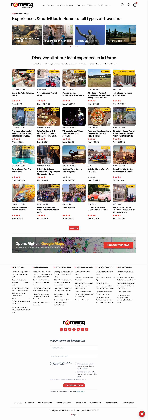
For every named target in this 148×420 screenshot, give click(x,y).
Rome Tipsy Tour (69, 207)
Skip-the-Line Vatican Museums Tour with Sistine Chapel (20, 282)
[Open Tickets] (95, 5)
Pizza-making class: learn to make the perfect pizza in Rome (99, 133)
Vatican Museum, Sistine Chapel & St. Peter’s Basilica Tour (21, 310)
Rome (89, 166)
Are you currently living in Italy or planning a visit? (61, 363)
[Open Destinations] (110, 5)
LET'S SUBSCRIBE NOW (74, 385)
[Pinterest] (74, 329)
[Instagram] (78, 329)
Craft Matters (128, 402)
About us (17, 402)
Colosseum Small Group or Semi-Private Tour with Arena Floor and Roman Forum (42, 274)
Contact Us (29, 402)
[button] (70, 46)
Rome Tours (41, 89)
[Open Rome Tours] (53, 5)
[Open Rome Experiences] (72, 5)
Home (14, 13)
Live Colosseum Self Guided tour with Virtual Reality (48, 210)
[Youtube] (82, 329)
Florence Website (112, 402)
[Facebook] (61, 329)
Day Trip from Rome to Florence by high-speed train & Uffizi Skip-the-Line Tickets (105, 300)
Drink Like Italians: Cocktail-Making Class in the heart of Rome (48, 171)
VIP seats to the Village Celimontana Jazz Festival (72, 133)
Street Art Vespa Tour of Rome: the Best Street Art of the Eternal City (124, 133)
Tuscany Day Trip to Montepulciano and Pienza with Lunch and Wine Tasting (105, 286)
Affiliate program (45, 402)
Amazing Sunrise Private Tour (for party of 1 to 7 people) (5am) (63, 274)
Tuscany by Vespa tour (124, 291)
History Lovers (42, 204)
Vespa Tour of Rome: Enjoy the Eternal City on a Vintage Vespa (124, 210)
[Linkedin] (69, 329)
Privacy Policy (80, 391)
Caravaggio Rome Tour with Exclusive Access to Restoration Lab (63, 302)
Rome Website (95, 402)
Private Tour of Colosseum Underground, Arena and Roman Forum (41, 296)
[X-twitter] (65, 329)
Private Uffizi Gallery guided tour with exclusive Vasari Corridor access (125, 286)
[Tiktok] (86, 329)
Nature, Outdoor (119, 127)
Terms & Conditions (63, 402)
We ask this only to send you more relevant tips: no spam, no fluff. (68, 379)
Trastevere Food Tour (82, 300)
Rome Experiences (18, 89)
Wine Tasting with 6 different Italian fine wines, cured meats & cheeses (84, 286)
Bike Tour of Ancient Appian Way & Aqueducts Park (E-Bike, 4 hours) (99, 95)
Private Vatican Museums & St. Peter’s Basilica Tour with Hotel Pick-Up (21, 301)
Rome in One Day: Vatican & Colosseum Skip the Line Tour (21, 274)
